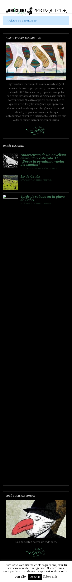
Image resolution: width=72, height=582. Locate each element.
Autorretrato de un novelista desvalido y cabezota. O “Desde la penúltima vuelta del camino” (43, 159)
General (53, 168)
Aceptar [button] (35, 576)
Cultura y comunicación (34, 168)
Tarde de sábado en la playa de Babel (43, 198)
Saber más (50, 576)
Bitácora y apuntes (31, 180)
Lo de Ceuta (30, 176)
